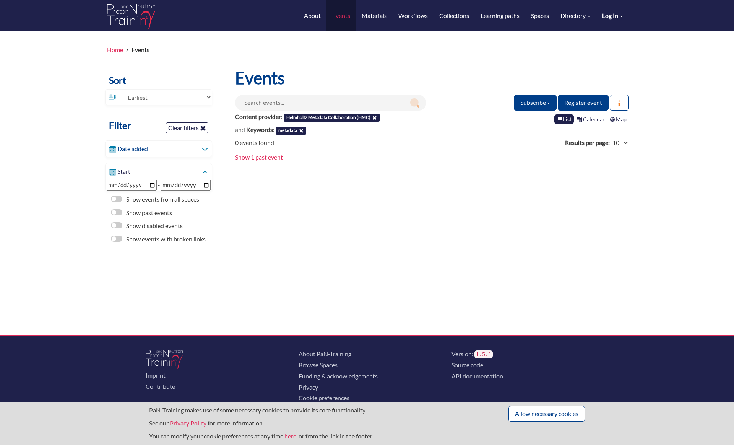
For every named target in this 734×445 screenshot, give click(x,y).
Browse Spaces (318, 364)
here (290, 436)
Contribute (160, 386)
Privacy (308, 387)
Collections (454, 15)
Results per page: (587, 142)
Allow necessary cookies (546, 413)
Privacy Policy (188, 423)
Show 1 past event (259, 157)
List (567, 119)
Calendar (593, 119)
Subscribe (533, 102)
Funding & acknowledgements (338, 376)
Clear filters (184, 127)
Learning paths (500, 15)
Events (341, 15)
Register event (583, 102)
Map (621, 119)
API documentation (477, 376)
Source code (467, 364)
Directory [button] (573, 15)
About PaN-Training (325, 353)
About (312, 15)
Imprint (156, 375)
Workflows (413, 15)
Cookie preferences (324, 397)
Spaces (540, 15)
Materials (374, 15)
